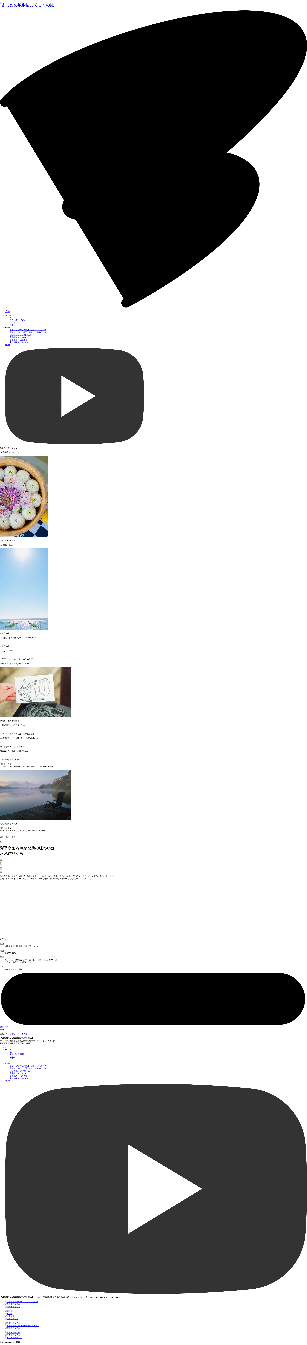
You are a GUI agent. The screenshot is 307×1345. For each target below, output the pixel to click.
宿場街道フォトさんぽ (19, 337)
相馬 (11, 325)
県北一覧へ (5, 1027)
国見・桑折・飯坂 (17, 320)
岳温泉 (12, 323)
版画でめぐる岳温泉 (18, 340)
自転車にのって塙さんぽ (20, 335)
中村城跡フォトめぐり (19, 342)
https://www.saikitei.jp (13, 969)
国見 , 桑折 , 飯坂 (17, 1054)
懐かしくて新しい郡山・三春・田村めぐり (28, 330)
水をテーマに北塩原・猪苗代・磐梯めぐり (28, 332)
